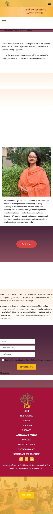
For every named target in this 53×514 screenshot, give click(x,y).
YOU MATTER (26, 425)
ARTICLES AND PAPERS (26, 435)
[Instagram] (26, 459)
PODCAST (26, 430)
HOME (26, 411)
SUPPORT (26, 440)
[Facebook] (21, 459)
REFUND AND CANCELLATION (26, 454)
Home (4, 21)
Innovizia (32, 468)
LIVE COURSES (26, 416)
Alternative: (4, 373)
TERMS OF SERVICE (26, 444)
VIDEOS (26, 421)
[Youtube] (32, 459)
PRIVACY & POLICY (26, 449)
